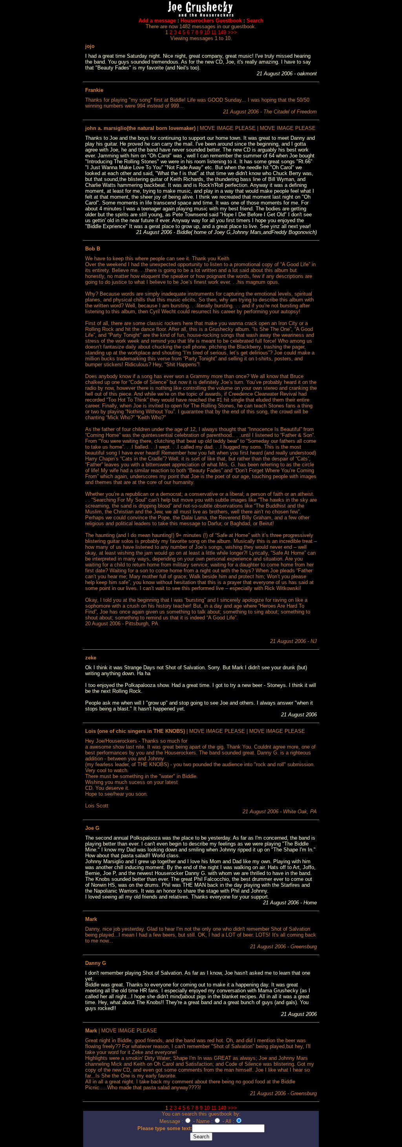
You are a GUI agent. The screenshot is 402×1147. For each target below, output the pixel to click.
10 (207, 32)
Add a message (157, 21)
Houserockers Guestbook (211, 21)
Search (255, 21)
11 (213, 32)
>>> (232, 32)
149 (222, 32)
